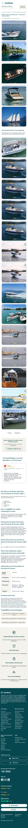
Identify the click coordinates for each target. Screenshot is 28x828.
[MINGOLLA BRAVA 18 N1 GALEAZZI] (14, 168)
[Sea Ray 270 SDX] (14, 96)
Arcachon (3, 740)
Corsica (3, 745)
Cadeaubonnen (5, 720)
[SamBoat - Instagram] (5, 779)
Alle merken (18, 728)
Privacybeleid (18, 814)
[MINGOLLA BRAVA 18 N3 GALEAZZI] (14, 231)
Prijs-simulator (4, 717)
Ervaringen (3, 728)
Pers (2, 725)
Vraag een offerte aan (14, 449)
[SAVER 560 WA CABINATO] (14, 419)
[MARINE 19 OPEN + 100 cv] (14, 398)
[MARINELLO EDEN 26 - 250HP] (14, 147)
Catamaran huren (19, 717)
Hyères (2, 742)
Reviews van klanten (6, 723)
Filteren (23, 7)
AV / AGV (3, 815)
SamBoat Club (4, 722)
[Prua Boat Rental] (14, 30)
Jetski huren (18, 719)
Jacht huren (18, 714)
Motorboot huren (19, 711)
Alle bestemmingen (6, 749)
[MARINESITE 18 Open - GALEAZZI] (14, 272)
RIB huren (17, 713)
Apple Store (15, 758)
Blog (2, 730)
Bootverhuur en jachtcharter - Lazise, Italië (13, 622)
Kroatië (3, 746)
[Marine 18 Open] (14, 335)
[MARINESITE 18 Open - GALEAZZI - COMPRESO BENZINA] (14, 251)
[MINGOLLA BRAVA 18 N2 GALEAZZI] (14, 210)
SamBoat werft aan (6, 713)
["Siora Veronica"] (14, 116)
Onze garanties (5, 714)
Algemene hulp (18, 737)
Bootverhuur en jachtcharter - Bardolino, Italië (14, 614)
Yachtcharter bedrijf (6, 719)
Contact (17, 740)
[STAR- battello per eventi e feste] (14, 378)
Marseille (3, 739)
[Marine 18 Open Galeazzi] (14, 357)
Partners (17, 815)
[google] (4, 792)
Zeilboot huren (18, 716)
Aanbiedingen (18, 726)
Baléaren (3, 748)
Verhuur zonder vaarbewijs (19, 723)
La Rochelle (4, 743)
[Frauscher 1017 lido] (14, 52)
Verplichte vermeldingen (7, 814)
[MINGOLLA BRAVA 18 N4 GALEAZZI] (14, 189)
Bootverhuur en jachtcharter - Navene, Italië (13, 618)
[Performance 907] (14, 293)
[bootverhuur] (7, 3)
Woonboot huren (19, 720)
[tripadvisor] (5, 799)
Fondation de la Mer (6, 727)
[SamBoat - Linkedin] (8, 779)
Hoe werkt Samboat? (20, 739)
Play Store (15, 762)
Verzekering (4, 716)
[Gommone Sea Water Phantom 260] (14, 74)
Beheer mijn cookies (20, 742)
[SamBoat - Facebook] (2, 779)
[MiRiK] (14, 314)
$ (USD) (13, 809)
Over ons (3, 711)
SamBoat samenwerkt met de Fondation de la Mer (13, 604)
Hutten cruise (18, 725)
